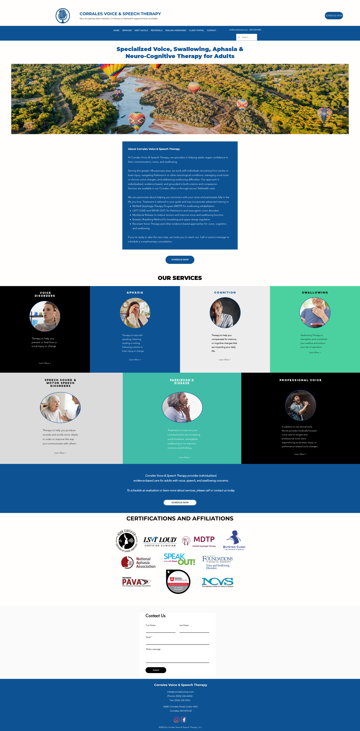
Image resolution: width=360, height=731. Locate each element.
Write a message (153, 649)
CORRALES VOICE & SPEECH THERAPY (120, 13)
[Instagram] (176, 719)
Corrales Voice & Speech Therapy (180, 685)
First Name (150, 625)
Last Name (184, 625)
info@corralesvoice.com (238, 30)
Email (148, 637)
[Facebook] (183, 719)
